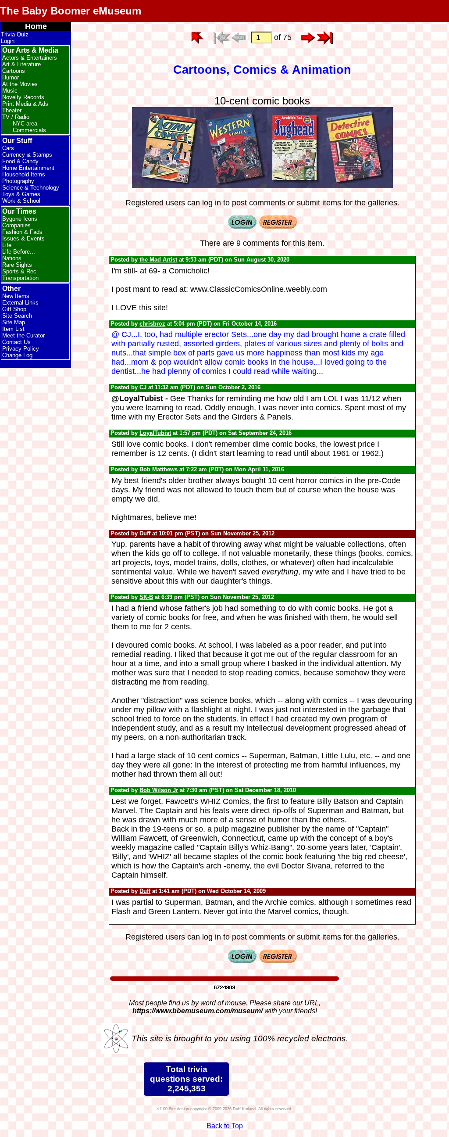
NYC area (25, 123)
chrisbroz (152, 323)
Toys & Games (21, 194)
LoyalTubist (155, 433)
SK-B (146, 597)
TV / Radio (15, 117)
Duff (144, 533)
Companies (16, 225)
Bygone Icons (19, 218)
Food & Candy (20, 161)
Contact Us (16, 342)
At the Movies (20, 84)
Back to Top (225, 1126)
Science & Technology (30, 187)
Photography (18, 181)
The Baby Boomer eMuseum (70, 11)
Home (36, 26)
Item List (13, 329)
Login (7, 41)
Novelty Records (23, 97)
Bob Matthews (158, 469)
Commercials (29, 130)
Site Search (17, 315)
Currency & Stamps (27, 154)
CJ (142, 387)
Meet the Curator (23, 335)
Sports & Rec (19, 271)
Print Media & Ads (25, 103)
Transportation (20, 278)
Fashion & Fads (22, 232)
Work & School (21, 200)
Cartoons (13, 71)
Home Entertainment (28, 168)
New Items (15, 296)
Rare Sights (17, 265)
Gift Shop (14, 309)
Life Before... (18, 251)
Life (6, 245)
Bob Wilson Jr (158, 790)
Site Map (13, 322)
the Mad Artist (158, 259)
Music (10, 90)
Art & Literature (21, 64)
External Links (20, 302)
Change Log (17, 355)
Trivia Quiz (15, 34)
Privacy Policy (20, 348)
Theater (11, 110)
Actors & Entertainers (29, 57)
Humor (10, 77)
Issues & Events (23, 238)
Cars (8, 148)
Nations (11, 258)
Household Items (23, 174)
